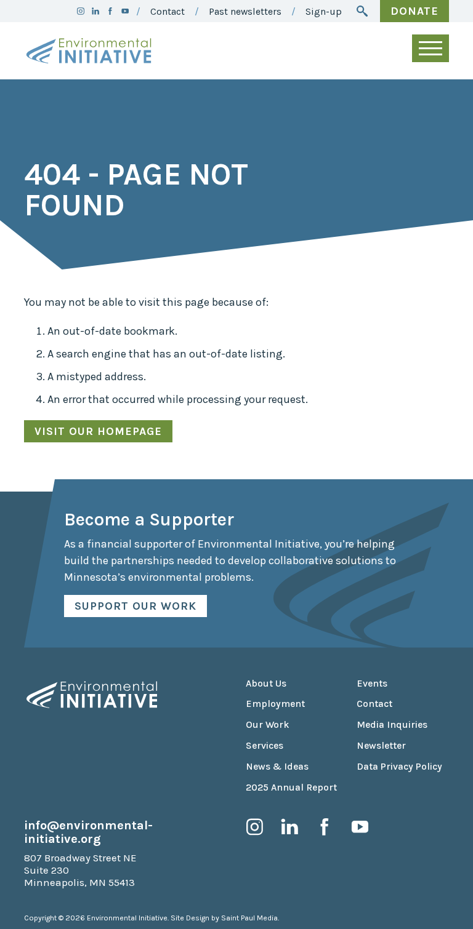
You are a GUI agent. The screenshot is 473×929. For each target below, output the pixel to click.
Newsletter (381, 745)
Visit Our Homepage (98, 431)
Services (264, 745)
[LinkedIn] (95, 11)
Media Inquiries (392, 724)
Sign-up (323, 11)
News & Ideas (277, 766)
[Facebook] (110, 11)
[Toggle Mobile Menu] (430, 48)
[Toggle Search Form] (362, 11)
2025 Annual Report (291, 787)
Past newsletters (245, 11)
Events (372, 683)
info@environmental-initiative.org (88, 832)
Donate (414, 11)
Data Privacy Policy (399, 766)
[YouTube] (125, 11)
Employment (275, 703)
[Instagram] (80, 11)
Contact (167, 11)
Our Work (267, 724)
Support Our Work (135, 606)
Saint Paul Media (249, 918)
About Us (266, 683)
